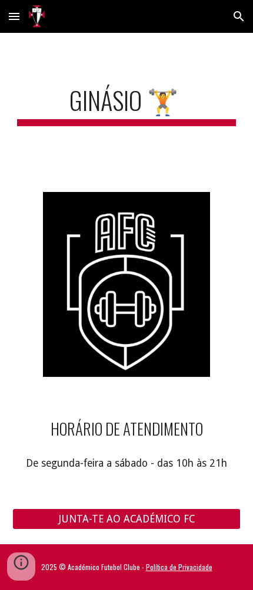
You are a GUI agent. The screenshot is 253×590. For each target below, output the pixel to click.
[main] (126, 105)
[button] (14, 16)
